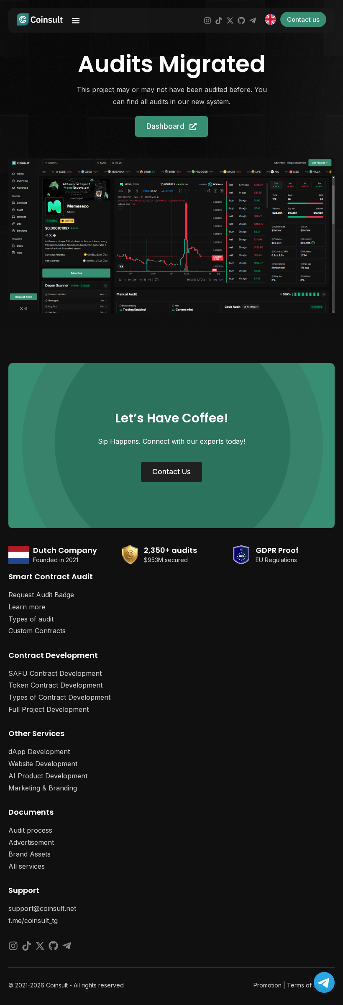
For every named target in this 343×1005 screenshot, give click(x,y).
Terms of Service (311, 985)
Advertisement (31, 842)
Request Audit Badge (41, 595)
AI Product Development (47, 776)
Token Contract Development (55, 685)
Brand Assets (29, 854)
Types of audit (31, 619)
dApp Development (39, 751)
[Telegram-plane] (252, 20)
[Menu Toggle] (76, 20)
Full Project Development (48, 709)
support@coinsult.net (42, 908)
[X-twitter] (230, 20)
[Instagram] (207, 20)
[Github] (241, 20)
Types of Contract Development (59, 697)
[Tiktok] (219, 20)
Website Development (42, 764)
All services (26, 866)
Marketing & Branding (42, 788)
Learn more (27, 607)
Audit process (30, 830)
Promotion (267, 985)
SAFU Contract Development (55, 673)
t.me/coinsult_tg (33, 920)
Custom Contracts (37, 631)
